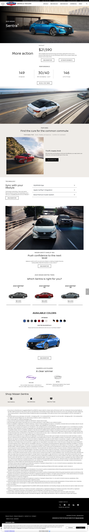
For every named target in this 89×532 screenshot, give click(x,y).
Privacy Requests (18, 516)
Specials (45, 4)
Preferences (70, 527)
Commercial (73, 4)
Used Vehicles (64, 3)
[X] (60, 505)
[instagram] (69, 505)
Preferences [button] (44, 528)
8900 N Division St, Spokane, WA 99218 (31, 0)
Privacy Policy (9, 516)
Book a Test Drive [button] (44, 83)
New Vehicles (54, 3)
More (80, 4)
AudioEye (16, 518)
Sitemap (34, 516)
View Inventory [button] (47, 60)
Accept (80, 527)
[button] (86, 4)
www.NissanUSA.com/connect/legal (17, 467)
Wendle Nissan (80, 515)
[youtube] (78, 505)
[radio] (24, 321)
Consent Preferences (10, 531)
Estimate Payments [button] (66, 60)
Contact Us (27, 516)
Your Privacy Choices (44, 531)
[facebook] (64, 505)
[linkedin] (73, 505)
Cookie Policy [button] (19, 528)
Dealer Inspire (80, 518)
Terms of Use (9, 518)
